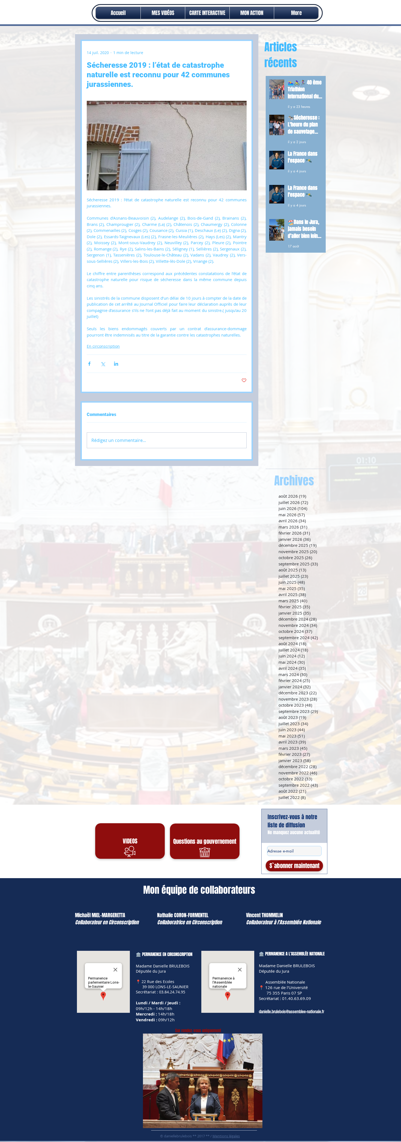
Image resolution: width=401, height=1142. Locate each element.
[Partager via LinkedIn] (116, 363)
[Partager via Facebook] (89, 363)
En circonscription (103, 346)
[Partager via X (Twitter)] (102, 363)
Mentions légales (226, 1136)
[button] (252, 13)
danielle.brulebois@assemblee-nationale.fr (291, 1011)
